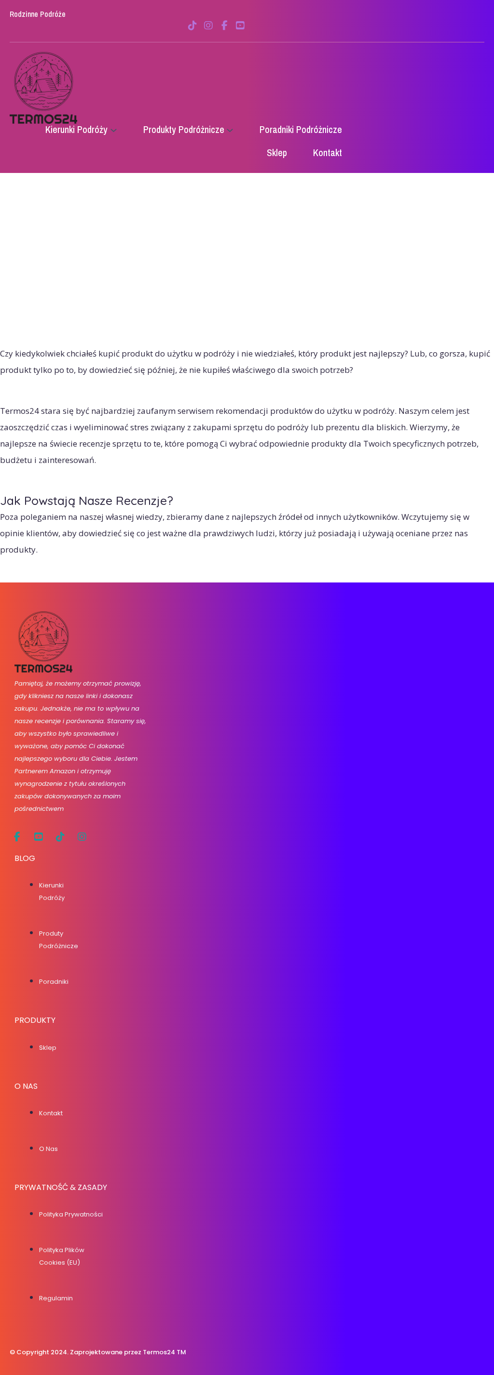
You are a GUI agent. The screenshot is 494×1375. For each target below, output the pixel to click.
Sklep (47, 1047)
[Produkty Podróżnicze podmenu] (229, 129)
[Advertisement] (247, 273)
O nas (48, 1148)
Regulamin (56, 1298)
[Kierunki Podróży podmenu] (113, 129)
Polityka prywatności (71, 1214)
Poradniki (54, 981)
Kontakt (51, 1113)
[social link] (192, 25)
